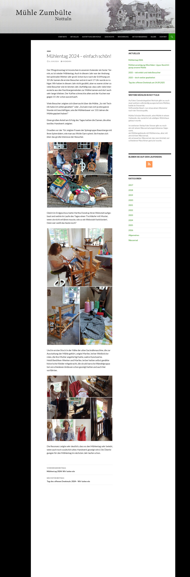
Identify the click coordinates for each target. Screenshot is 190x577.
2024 (49, 51)
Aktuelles (74, 37)
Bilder (153, 37)
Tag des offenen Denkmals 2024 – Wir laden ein (68, 479)
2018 (131, 190)
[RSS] (149, 164)
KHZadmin (66, 61)
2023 (131, 215)
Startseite (62, 37)
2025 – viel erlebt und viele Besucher (145, 72)
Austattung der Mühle (91, 37)
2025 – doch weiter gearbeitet (142, 77)
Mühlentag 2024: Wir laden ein (61, 469)
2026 (131, 230)
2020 (131, 200)
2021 (131, 205)
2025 (131, 225)
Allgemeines (134, 235)
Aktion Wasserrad (139, 37)
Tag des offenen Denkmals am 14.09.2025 (147, 82)
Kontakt (163, 37)
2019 (131, 195)
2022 (131, 210)
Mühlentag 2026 (136, 60)
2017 (131, 185)
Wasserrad (133, 240)
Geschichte (109, 37)
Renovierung (123, 37)
